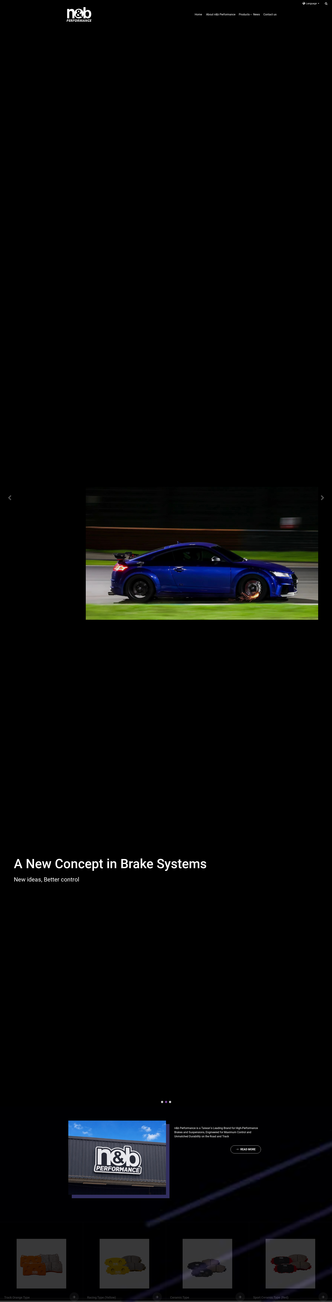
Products (244, 14)
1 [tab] (162, 1102)
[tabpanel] (166, 553)
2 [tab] (166, 1102)
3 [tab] (170, 1102)
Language (311, 3)
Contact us (269, 14)
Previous (7, 498)
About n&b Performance (220, 14)
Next (325, 498)
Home (198, 14)
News (256, 14)
